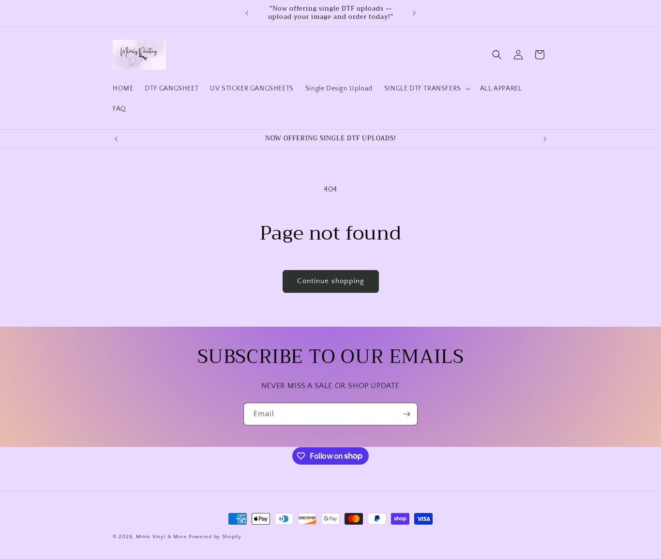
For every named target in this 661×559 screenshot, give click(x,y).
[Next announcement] (414, 13)
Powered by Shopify (215, 537)
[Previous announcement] (246, 13)
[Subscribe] (406, 414)
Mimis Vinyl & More (161, 537)
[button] (426, 88)
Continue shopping (330, 281)
